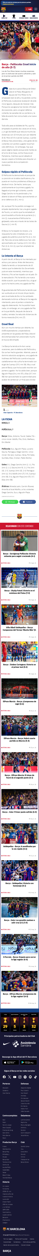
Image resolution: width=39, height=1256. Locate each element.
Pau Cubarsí (24, 1090)
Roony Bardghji (26, 1125)
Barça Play (6, 1151)
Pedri (4, 1122)
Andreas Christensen (24, 1097)
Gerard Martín (25, 1101)
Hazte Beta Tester (6, 1171)
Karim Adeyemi (26, 1133)
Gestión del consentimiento (11, 1245)
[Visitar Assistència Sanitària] (24, 1044)
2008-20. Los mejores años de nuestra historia (8, 1193)
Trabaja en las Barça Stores (25, 1161)
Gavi (4, 1120)
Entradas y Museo (6, 1155)
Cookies (32, 1239)
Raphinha (24, 1122)
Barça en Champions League (6, 1220)
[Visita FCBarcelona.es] (3, 9)
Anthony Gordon (23, 1129)
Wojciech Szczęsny (5, 1089)
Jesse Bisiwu (25, 1135)
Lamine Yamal (25, 1120)
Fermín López (7, 1125)
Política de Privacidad (21, 1239)
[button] (4, 396)
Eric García (24, 1106)
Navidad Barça (7, 1178)
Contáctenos (17, 1242)
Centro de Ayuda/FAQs (7, 1166)
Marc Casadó (7, 1127)
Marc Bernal (6, 1135)
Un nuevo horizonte (6, 1187)
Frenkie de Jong (8, 1130)
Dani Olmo (6, 1133)
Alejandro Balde (26, 1088)
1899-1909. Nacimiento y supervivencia (7, 1212)
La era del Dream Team (7, 1200)
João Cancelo (25, 1111)
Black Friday (6, 1175)
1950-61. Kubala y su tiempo (8, 1205)
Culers (28, 9)
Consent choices (25, 1245)
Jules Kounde (25, 1103)
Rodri (4, 1138)
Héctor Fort (24, 1109)
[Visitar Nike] (6, 1044)
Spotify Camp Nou (25, 1148)
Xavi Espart (24, 1093)
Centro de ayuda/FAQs (29, 1242)
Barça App (6, 1159)
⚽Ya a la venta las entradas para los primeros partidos (17, 3)
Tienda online (7, 1162)
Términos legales (8, 1239)
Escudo (23, 1154)
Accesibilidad (7, 1242)
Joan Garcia (6, 1093)
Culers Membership (7, 1148)
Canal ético (24, 1151)
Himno (23, 1157)
